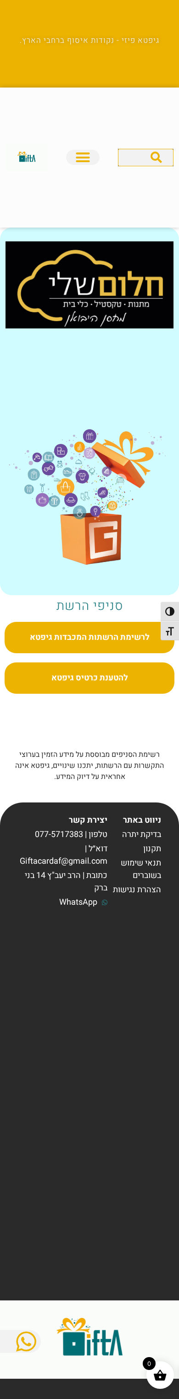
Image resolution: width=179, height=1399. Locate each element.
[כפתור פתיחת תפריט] (82, 157)
